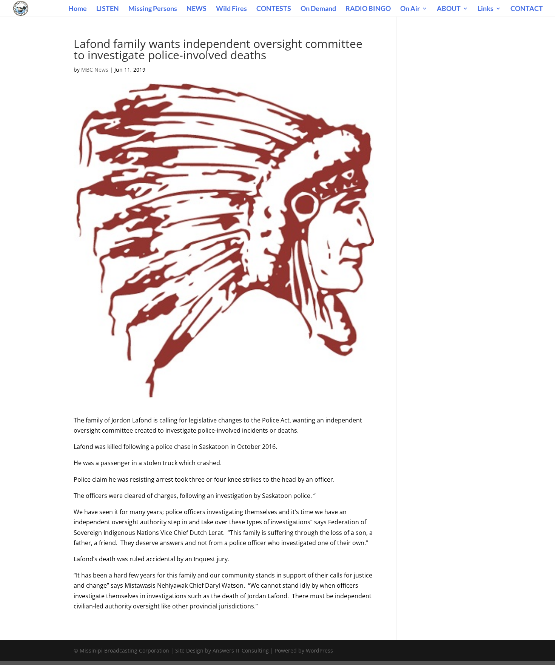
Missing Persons (152, 9)
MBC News (94, 69)
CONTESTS (273, 9)
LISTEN (107, 9)
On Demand (318, 9)
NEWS (197, 9)
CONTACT (526, 9)
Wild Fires (231, 9)
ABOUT (449, 9)
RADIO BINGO (368, 9)
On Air (410, 9)
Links (485, 9)
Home (77, 9)
